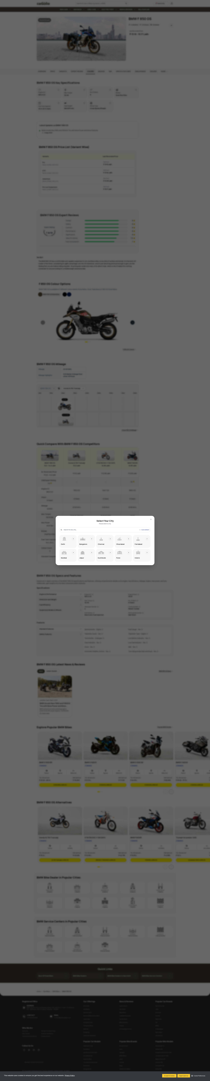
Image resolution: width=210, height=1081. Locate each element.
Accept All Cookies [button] (169, 1076)
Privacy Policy (70, 1075)
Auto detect (145, 530)
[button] (198, 1075)
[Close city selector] (151, 519)
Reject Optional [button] (183, 1076)
